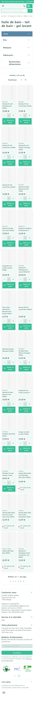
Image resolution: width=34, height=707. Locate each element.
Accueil (4, 16)
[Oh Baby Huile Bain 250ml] (9, 422)
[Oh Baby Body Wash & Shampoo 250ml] (25, 339)
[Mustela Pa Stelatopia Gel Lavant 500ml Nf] (25, 256)
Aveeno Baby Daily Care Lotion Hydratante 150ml (25, 515)
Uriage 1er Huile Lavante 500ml (24, 433)
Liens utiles (19, 628)
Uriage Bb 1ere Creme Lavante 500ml (7, 268)
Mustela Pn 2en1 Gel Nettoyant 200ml (7, 106)
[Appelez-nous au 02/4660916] (24, 6)
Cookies (14, 687)
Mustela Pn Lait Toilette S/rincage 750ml (24, 147)
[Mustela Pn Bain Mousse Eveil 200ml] (9, 381)
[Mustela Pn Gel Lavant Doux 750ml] (25, 92)
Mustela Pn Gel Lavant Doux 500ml (8, 146)
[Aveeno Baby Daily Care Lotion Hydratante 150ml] (25, 501)
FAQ (3, 620)
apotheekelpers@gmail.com (18, 606)
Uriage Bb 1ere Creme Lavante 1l (24, 391)
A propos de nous (8, 628)
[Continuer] (23, 581)
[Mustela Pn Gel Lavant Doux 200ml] (9, 175)
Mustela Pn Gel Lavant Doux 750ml (25, 105)
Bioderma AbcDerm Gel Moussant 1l (25, 229)
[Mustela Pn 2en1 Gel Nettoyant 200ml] (9, 92)
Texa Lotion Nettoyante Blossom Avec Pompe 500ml (7, 310)
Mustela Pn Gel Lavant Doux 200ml (8, 186)
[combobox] (15, 11)
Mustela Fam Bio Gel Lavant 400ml (8, 229)
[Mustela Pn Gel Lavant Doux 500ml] (9, 134)
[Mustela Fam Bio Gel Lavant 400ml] (9, 217)
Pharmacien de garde (14, 630)
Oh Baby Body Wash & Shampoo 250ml (24, 353)
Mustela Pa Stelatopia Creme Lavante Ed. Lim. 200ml (24, 554)
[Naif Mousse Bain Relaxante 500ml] (9, 339)
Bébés (26, 16)
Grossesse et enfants (15, 16)
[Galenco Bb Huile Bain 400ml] (9, 539)
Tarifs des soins (7, 632)
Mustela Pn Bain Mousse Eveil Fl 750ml (24, 189)
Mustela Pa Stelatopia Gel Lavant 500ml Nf (24, 270)
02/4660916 (14, 604)
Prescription (26, 630)
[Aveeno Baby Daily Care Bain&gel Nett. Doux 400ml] (25, 462)
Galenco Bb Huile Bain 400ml (8, 552)
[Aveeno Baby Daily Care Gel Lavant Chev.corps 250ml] (9, 501)
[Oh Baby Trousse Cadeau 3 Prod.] (9, 462)
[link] (11, 581)
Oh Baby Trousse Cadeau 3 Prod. (8, 474)
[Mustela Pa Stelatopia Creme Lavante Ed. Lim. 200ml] (25, 539)
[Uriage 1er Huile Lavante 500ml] (25, 422)
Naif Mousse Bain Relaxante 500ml (8, 350)
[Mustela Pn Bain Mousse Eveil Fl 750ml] (25, 175)
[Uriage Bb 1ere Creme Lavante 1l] (25, 381)
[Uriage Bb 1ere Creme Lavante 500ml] (9, 256)
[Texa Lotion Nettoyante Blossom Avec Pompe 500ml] (9, 298)
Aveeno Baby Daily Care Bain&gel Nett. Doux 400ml (25, 475)
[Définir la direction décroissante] (25, 80)
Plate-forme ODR (22, 687)
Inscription (17, 653)
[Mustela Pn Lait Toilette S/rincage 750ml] (25, 134)
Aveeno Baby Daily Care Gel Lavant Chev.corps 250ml (8, 515)
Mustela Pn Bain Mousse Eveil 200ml (7, 394)
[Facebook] (15, 676)
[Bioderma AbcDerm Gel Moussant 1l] (25, 217)
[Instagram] (19, 676)
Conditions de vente (8, 685)
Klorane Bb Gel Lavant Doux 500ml (25, 308)
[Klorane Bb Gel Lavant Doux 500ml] (25, 298)
